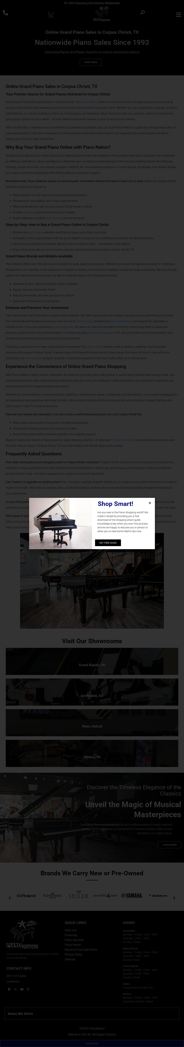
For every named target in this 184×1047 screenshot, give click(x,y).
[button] (149, 502)
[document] (92, 523)
